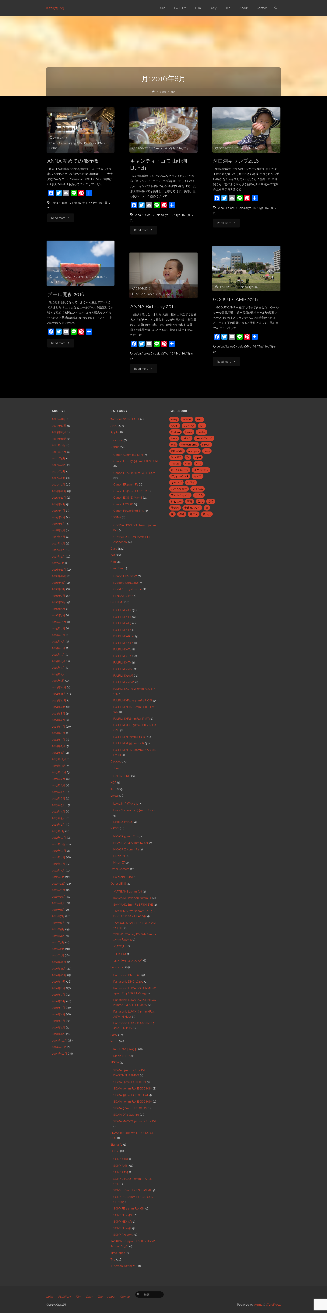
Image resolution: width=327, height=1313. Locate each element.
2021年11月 (59, 445)
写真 (189, 501)
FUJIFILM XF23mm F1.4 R (129, 737)
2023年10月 (59, 439)
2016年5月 (58, 609)
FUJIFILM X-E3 (122, 623)
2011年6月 (58, 923)
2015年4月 (58, 661)
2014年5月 (58, 726)
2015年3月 (58, 667)
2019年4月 (58, 504)
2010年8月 (58, 988)
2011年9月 (58, 903)
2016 (163, 91)
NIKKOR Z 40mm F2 (126, 849)
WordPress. (273, 1304)
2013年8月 (58, 785)
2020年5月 (58, 458)
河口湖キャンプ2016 (236, 161)
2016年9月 (59, 582)
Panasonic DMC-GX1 (127, 975)
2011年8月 (58, 909)
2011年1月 (58, 955)
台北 (200, 501)
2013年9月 (58, 779)
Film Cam (117, 568)
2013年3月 (58, 818)
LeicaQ (65, 203)
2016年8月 (58, 589)
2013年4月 (58, 811)
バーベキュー (179, 488)
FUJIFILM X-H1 (122, 630)
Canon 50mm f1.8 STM (128, 454)
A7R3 (174, 419)
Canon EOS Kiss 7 (125, 576)
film (202, 425)
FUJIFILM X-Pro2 (123, 636)
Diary (149, 294)
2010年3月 (58, 1021)
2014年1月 (58, 753)
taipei (198, 457)
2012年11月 (59, 844)
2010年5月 (58, 1007)
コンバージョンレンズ (127, 960)
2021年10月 (59, 452)
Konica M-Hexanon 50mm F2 (132, 898)
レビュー (176, 501)
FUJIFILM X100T (63, 276)
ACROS (186, 419)
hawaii (188, 432)
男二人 (194, 514)
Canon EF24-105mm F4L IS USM (134, 473)
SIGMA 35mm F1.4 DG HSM (130, 1095)
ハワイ (191, 482)
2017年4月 (58, 543)
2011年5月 (58, 929)
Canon (115, 447)
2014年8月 (58, 713)
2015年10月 (59, 622)
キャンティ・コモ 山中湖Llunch (158, 164)
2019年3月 (58, 510)
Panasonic (118, 967)
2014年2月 (58, 746)
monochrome (189, 444)
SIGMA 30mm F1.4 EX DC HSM (132, 1088)
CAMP (174, 425)
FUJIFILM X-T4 (122, 662)
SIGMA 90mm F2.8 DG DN (130, 1108)
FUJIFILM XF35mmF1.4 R (128, 743)
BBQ (199, 419)
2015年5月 (58, 654)
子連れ (175, 507)
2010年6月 (58, 1001)
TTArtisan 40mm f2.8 (124, 1266)
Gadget (116, 761)
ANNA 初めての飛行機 (72, 161)
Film (113, 561)
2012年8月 (58, 864)
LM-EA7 (121, 954)
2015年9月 (58, 628)
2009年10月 (59, 1053)
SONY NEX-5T (122, 1228)
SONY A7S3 (120, 1172)
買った (207, 514)
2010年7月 (58, 994)
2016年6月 (59, 602)
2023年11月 (59, 432)
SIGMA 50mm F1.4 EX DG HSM (132, 1101)
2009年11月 (59, 1047)
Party (114, 1035)
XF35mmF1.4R (179, 476)
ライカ (199, 495)
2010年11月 (59, 968)
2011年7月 (58, 916)
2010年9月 (58, 981)
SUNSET (176, 457)
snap (207, 451)
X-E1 (187, 463)
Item (113, 789)
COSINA (116, 517)
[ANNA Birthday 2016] (163, 275)
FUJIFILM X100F (123, 669)
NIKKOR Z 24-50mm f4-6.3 (130, 843)
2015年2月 (58, 674)
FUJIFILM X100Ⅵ (124, 682)
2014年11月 (59, 694)
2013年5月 (58, 805)
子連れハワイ (192, 507)
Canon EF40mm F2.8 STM (130, 491)
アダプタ (119, 946)
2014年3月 (58, 739)
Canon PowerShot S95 (128, 510)
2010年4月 (58, 1014)
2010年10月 (59, 975)
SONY (114, 1151)
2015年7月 (58, 641)
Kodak (201, 432)
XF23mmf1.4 (201, 469)
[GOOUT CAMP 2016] (246, 268)
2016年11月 (59, 569)
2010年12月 (59, 962)
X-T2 (198, 463)
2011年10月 (59, 896)
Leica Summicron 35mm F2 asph (134, 810)
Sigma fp (116, 1144)
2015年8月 (58, 635)
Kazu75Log (55, 8)
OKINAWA (177, 451)
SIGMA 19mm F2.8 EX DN (129, 1082)
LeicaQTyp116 (81, 203)
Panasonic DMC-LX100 (128, 981)
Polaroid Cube (123, 877)
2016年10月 (59, 576)
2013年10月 (59, 772)
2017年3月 (58, 550)
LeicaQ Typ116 (72, 143)
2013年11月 (59, 766)
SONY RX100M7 (123, 1234)
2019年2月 (58, 517)
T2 (187, 457)
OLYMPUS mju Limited (127, 589)
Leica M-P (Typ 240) (126, 803)
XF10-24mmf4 (179, 469)
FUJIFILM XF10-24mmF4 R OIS (132, 700)
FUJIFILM (116, 602)
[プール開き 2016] (80, 263)
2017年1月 (58, 563)
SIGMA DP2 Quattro (126, 1114)
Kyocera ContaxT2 (125, 582)
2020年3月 (58, 471)
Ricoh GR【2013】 (125, 1049)
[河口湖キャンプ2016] (246, 130)
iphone (118, 440)
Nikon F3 (119, 856)
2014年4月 (58, 733)
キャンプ (176, 482)
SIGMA (115, 1062)
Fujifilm (175, 432)
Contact (125, 1296)
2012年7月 (58, 870)
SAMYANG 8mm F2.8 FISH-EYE (133, 904)
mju (173, 444)
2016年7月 (58, 596)
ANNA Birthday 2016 (153, 306)
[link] (275, 8)
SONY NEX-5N (122, 1215)
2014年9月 (58, 707)
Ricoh (114, 1041)
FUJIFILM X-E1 (122, 610)
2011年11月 (58, 890)
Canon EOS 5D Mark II (127, 497)
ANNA (56, 143)
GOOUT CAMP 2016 (235, 299)
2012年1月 (58, 877)
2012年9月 (58, 857)
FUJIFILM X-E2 (122, 617)
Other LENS (118, 883)
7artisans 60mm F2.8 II (125, 419)
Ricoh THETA (122, 1056)
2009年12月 (59, 1040)
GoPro (115, 768)
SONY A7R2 (120, 1159)
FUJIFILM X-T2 (122, 656)
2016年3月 (58, 615)
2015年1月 (58, 680)
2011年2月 (58, 949)
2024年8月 (59, 419)
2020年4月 (59, 465)
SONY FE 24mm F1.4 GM (129, 1208)
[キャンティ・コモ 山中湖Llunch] (163, 130)
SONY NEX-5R (122, 1221)
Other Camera (120, 869)
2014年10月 (59, 700)
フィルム (197, 488)
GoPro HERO (83, 276)
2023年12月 (59, 425)
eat (158, 148)
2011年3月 (58, 942)
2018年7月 (58, 530)
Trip (186, 148)
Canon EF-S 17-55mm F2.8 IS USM (135, 461)
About (111, 1296)
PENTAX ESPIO (123, 596)
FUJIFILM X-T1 (122, 649)
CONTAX (189, 425)
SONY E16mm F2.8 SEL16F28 (132, 1190)
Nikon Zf (119, 862)
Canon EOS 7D (123, 504)
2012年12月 (59, 837)
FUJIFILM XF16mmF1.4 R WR (131, 718)
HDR (113, 782)
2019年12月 (59, 491)
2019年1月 (58, 524)
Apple (115, 432)
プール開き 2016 (65, 294)
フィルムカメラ (180, 495)
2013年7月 (58, 792)
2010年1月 (58, 1034)
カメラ (198, 476)
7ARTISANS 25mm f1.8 (127, 891)
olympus (193, 451)
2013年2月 (58, 824)
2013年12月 (59, 759)
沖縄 (181, 514)
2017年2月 (58, 556)
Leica (54, 203)
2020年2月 (58, 478)
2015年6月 (58, 648)
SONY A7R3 (120, 1165)
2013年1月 (58, 831)
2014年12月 (59, 687)
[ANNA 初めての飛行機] (80, 130)
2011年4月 (58, 936)
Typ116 (97, 203)
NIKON (115, 828)
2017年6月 (58, 537)
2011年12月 (59, 883)
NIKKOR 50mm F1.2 (125, 836)
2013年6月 (58, 798)
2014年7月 (58, 720)
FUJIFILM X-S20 (123, 643)
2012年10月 (59, 851)
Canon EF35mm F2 (125, 484)
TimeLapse (118, 1253)
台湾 (210, 501)
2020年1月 (58, 484)
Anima (257, 1304)
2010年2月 (58, 1027)
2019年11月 (59, 497)
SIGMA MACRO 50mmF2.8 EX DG (134, 1121)
